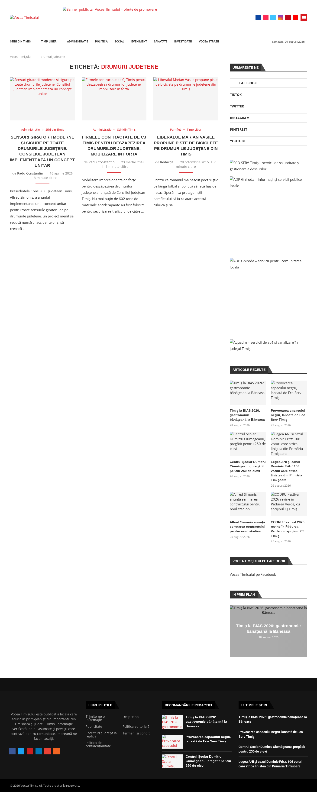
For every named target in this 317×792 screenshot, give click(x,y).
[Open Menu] (304, 17)
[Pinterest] (288, 17)
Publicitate (94, 726)
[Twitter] (273, 17)
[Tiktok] (265, 17)
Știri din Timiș (20, 41)
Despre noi (131, 716)
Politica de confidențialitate (98, 744)
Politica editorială (136, 726)
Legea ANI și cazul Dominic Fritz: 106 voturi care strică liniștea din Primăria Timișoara (286, 471)
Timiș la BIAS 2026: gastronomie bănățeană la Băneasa (247, 415)
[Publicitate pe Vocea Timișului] (147, 17)
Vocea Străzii (209, 41)
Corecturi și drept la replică (101, 734)
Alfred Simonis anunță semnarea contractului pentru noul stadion (247, 526)
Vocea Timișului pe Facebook (253, 574)
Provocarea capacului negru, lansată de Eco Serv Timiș (288, 415)
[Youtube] (295, 17)
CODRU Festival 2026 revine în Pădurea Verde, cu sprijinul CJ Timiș (287, 529)
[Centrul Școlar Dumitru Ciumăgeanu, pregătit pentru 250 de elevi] (248, 444)
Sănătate (160, 41)
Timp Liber (49, 41)
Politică (101, 41)
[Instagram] (280, 17)
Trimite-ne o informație (95, 718)
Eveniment (139, 41)
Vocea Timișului (20, 57)
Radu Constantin (30, 173)
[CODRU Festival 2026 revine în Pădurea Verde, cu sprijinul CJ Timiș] (289, 504)
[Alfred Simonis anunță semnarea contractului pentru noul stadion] (248, 504)
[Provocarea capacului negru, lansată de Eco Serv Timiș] (289, 393)
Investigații (183, 41)
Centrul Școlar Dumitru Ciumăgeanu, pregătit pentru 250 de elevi (248, 466)
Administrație (77, 41)
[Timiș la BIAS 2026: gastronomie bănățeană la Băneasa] (248, 393)
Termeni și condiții (137, 733)
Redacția (167, 162)
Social (119, 41)
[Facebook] (258, 17)
